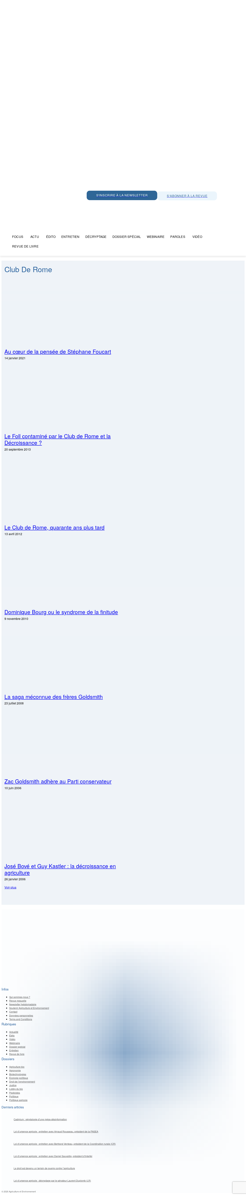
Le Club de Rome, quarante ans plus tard (54, 527)
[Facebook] (125, 204)
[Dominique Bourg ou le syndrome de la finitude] (67, 574)
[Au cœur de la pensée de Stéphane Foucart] (67, 314)
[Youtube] (116, 204)
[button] (239, 236)
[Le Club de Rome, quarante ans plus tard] (67, 490)
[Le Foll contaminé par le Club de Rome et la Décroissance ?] (67, 398)
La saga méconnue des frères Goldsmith (53, 696)
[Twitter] (99, 204)
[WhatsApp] (90, 204)
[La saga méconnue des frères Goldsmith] (67, 659)
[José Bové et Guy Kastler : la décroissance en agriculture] (67, 828)
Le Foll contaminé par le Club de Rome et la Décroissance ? (57, 439)
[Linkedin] (108, 204)
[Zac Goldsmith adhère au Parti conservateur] (67, 744)
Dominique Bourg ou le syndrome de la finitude (61, 612)
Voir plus (10, 887)
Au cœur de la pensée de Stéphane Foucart (57, 351)
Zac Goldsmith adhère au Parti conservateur (57, 781)
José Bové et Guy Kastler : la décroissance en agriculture (60, 869)
